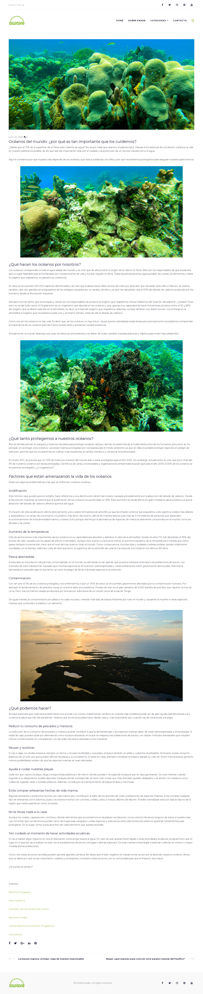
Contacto (180, 20)
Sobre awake (137, 20)
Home (119, 20)
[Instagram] (177, 5)
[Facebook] (162, 5)
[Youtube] (191, 5)
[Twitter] (169, 5)
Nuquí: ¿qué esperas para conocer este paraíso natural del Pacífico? (145, 959)
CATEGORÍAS (158, 20)
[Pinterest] (184, 5)
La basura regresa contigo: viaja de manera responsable (51, 959)
